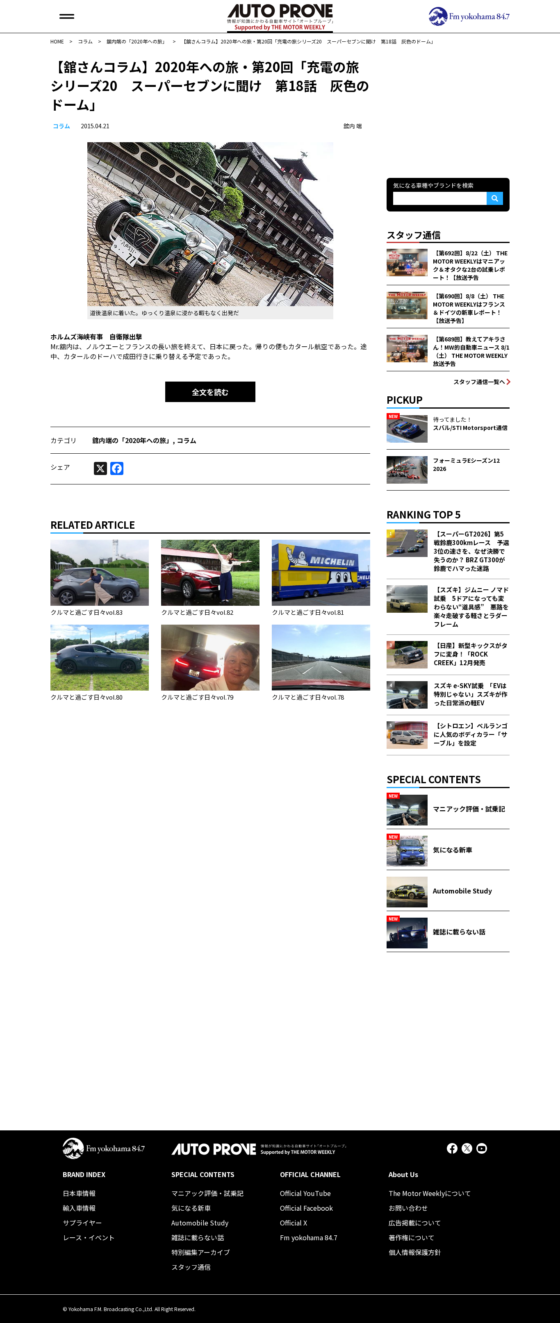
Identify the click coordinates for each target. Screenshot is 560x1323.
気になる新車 (191, 1208)
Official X (293, 1223)
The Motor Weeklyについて (430, 1193)
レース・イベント (89, 1237)
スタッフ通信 (191, 1267)
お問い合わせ (408, 1208)
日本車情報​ (79, 1193)
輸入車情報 (79, 1208)
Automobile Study (199, 1223)
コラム (61, 126)
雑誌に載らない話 (197, 1237)
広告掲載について (415, 1223)
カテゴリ (63, 440)
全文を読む (210, 391)
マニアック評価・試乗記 (207, 1193)
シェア (60, 467)
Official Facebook (306, 1208)
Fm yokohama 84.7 (308, 1237)
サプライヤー (82, 1223)
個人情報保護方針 (415, 1252)
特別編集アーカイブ (200, 1252)
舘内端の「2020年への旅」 (132, 440)
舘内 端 (353, 126)
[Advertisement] (448, 108)
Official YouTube (305, 1193)
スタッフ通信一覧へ (479, 381)
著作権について (412, 1237)
